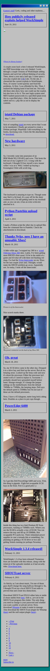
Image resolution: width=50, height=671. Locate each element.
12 (10, 648)
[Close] (47, 6)
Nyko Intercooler (26, 260)
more (5, 660)
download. (9, 134)
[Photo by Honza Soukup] (12, 62)
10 (10, 643)
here (23, 598)
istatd (21, 124)
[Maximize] (44, 6)
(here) (5, 612)
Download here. (15, 566)
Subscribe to (8, 662)
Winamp (15, 607)
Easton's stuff (9, 11)
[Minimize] (41, 6)
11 (10, 645)
